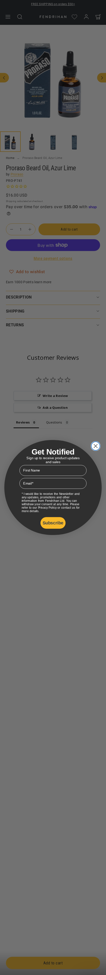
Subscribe (53, 522)
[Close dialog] (95, 446)
